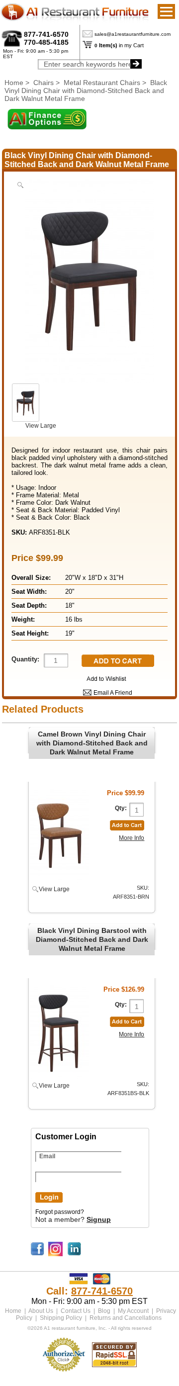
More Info (131, 837)
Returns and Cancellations (126, 1317)
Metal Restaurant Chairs (102, 83)
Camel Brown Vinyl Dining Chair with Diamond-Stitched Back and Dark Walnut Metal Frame (92, 743)
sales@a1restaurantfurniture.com (132, 34)
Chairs (43, 83)
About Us (40, 1310)
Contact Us (75, 1310)
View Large (40, 425)
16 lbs (74, 619)
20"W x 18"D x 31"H (94, 577)
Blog (104, 1310)
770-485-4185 (46, 42)
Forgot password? (59, 1211)
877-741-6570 (46, 34)
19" (70, 633)
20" (70, 591)
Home (13, 83)
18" (70, 605)
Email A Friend (112, 692)
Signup (99, 1219)
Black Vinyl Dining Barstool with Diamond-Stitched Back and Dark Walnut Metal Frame (92, 939)
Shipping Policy (61, 1317)
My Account (133, 1310)
